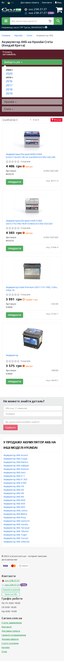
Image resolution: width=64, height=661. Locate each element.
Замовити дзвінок (11, 590)
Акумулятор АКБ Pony (14, 517)
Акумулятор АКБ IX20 (14, 500)
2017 (9, 85)
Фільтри (57, 120)
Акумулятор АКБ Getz (14, 472)
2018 (9, 89)
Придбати (14, 182)
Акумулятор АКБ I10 (13, 486)
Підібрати (10, 427)
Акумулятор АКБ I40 (13, 496)
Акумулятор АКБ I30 (13, 493)
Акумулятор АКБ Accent (15, 455)
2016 (9, 81)
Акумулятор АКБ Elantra (15, 462)
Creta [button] (8, 109)
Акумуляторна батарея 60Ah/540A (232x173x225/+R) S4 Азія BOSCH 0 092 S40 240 (30, 155)
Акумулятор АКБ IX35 (14, 503)
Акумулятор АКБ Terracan (16, 527)
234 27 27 (38, 9)
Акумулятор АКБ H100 (14, 483)
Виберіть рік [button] (12, 62)
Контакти (47, 2)
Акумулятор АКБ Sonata (15, 524)
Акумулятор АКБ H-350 (15, 479)
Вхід (59, 2)
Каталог (6, 647)
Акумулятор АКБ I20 (13, 489)
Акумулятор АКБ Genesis (16, 469)
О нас (4, 651)
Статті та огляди (10, 643)
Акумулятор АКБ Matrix (15, 514)
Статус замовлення (12, 622)
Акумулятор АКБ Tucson (15, 538)
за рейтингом (9, 120)
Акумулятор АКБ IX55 (14, 507)
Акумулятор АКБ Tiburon (16, 531)
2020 (9, 73)
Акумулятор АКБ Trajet (15, 534)
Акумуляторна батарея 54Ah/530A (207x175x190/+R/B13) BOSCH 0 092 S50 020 (29, 222)
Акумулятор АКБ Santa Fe (16, 521)
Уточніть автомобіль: (9, 53)
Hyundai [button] (9, 101)
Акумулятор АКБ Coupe (15, 458)
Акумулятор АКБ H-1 (14, 476)
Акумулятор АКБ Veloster (16, 541)
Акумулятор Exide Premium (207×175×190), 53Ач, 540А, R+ (32, 288)
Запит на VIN (11, 594)
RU (3, 2)
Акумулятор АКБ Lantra (15, 510)
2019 (9, 93)
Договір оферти (10, 639)
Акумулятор (12, 355)
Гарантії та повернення (14, 635)
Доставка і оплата (30, 2)
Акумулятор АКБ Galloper (16, 465)
